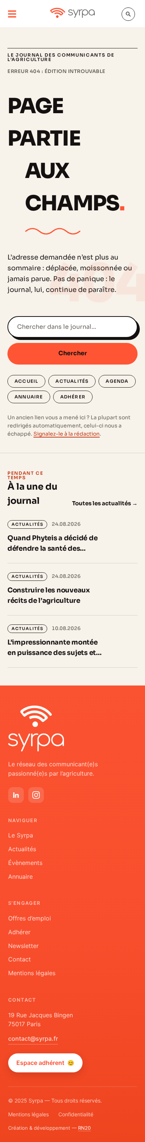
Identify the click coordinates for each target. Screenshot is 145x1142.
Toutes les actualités (105, 503)
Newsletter (23, 945)
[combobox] (72, 327)
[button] (12, 14)
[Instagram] (36, 795)
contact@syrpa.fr (33, 1038)
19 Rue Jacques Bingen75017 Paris (40, 1019)
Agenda (117, 381)
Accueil (26, 381)
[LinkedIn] (16, 795)
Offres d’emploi (29, 918)
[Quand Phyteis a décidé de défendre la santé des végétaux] (72, 537)
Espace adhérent (45, 1062)
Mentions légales (31, 973)
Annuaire (28, 397)
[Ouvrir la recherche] (128, 14)
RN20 (84, 1128)
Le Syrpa (20, 835)
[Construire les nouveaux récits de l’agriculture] (72, 589)
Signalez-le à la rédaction (66, 433)
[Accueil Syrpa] (36, 728)
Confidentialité (75, 1114)
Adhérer (73, 397)
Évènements (25, 862)
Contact (19, 959)
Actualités (71, 381)
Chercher (72, 353)
